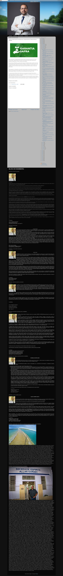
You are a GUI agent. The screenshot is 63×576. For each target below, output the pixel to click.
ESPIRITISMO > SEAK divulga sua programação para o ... (47, 55)
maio (43, 144)
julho (43, 142)
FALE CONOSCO (20, 35)
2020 (42, 151)
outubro (43, 46)
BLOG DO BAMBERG (16, 169)
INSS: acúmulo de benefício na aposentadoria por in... (46, 96)
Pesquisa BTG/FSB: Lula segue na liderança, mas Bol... (47, 61)
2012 (42, 160)
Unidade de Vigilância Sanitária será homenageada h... (47, 137)
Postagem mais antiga (35, 109)
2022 (42, 43)
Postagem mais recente (13, 109)
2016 (42, 156)
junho (43, 143)
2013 (42, 159)
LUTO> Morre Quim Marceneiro (46, 100)
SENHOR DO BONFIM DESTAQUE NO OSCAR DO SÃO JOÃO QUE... (47, 117)
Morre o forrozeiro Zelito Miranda (46, 118)
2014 (42, 158)
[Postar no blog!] (21, 84)
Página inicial (24, 109)
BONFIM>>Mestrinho (45, 125)
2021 (42, 150)
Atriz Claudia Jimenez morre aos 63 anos (47, 97)
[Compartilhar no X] (22, 84)
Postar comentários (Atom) (14, 111)
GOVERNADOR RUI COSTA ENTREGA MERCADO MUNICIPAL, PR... (47, 122)
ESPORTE (15, 35)
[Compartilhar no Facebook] (23, 84)
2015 (42, 157)
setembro (43, 47)
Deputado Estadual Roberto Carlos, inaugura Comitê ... (47, 65)
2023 (42, 42)
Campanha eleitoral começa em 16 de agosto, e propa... (47, 113)
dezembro (43, 44)
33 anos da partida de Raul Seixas (47, 92)
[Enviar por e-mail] (20, 84)
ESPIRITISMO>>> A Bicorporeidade (47, 82)
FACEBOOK (26, 35)
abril (43, 145)
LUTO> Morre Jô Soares (45, 131)
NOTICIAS (10, 35)
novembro (43, 45)
